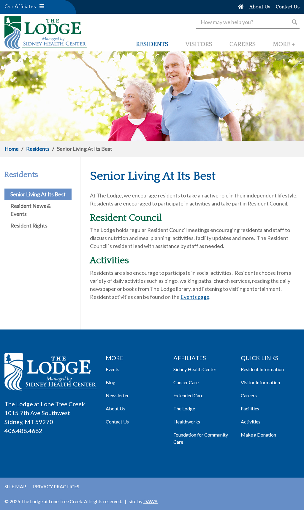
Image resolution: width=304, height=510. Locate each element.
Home (11, 148)
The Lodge (184, 408)
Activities (250, 421)
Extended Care (188, 395)
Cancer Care (186, 382)
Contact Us (117, 421)
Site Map (15, 486)
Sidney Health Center (194, 369)
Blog (110, 382)
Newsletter (117, 395)
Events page (194, 297)
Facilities (250, 408)
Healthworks (186, 421)
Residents (38, 148)
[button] (41, 6)
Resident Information (262, 369)
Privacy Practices (56, 486)
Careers (249, 395)
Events (112, 369)
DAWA (150, 501)
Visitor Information (260, 382)
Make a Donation (258, 434)
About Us (115, 408)
